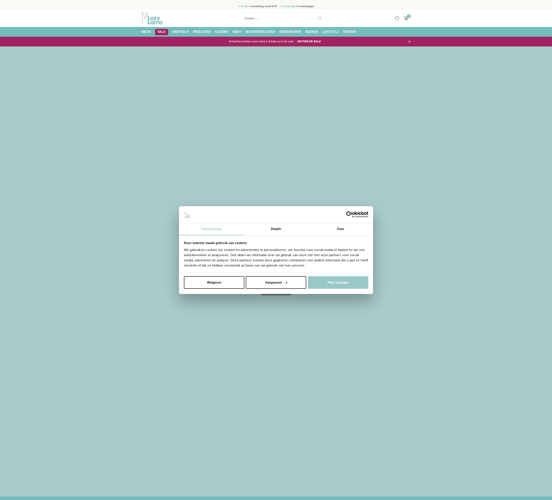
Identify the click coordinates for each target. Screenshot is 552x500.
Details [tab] (276, 228)
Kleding (221, 32)
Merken (349, 32)
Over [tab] (340, 228)
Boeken (312, 32)
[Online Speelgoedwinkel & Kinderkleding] (157, 18)
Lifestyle (330, 32)
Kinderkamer (290, 32)
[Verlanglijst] (397, 18)
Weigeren (214, 282)
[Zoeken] (320, 18)
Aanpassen (273, 282)
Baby (237, 32)
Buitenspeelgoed (260, 32)
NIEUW (146, 32)
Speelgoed (202, 32)
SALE (162, 32)
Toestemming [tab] (211, 228)
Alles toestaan (338, 282)
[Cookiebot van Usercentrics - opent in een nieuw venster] (349, 214)
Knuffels (180, 32)
